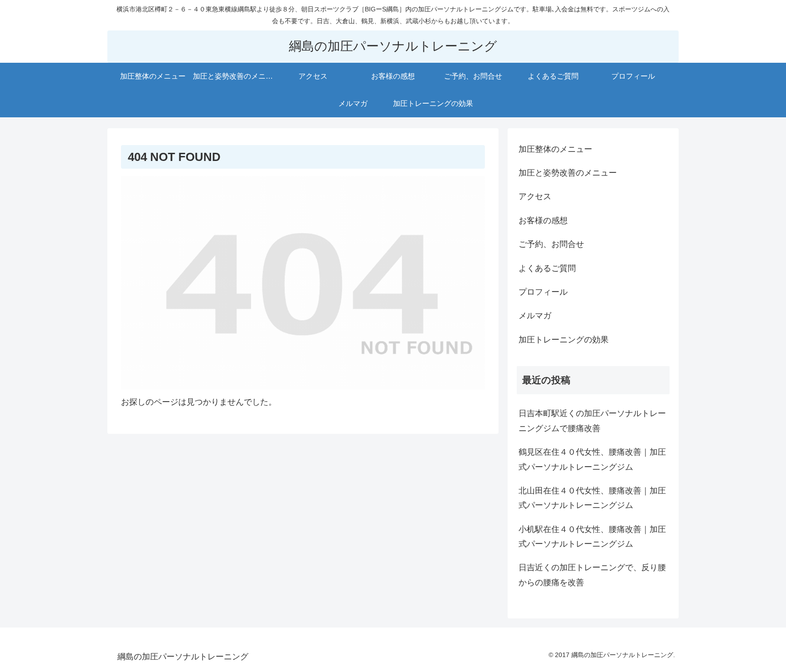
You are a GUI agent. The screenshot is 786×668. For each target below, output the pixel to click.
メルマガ (535, 315)
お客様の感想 (543, 220)
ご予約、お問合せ (551, 244)
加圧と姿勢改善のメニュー (568, 172)
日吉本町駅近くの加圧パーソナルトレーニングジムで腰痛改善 (592, 420)
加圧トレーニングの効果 (564, 339)
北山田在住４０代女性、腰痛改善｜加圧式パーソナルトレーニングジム (592, 498)
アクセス (535, 196)
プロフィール (543, 291)
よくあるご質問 (547, 268)
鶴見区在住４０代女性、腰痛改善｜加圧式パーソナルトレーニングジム (592, 459)
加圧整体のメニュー (555, 149)
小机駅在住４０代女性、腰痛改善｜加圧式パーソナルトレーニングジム (592, 536)
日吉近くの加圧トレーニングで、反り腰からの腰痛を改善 (592, 575)
